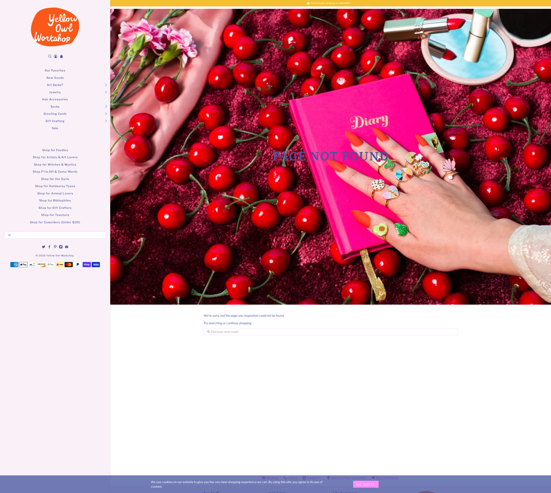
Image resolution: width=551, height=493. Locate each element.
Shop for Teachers (55, 215)
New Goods (55, 77)
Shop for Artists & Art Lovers (55, 157)
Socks (55, 106)
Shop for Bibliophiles (55, 200)
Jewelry (55, 92)
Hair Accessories (55, 99)
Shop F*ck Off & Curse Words (55, 171)
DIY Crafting (55, 121)
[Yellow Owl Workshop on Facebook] (49, 247)
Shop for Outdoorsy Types (55, 186)
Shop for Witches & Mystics (55, 164)
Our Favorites (55, 70)
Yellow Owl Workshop (60, 255)
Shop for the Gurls (55, 179)
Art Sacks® (55, 85)
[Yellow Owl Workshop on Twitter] (43, 247)
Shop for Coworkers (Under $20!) (55, 222)
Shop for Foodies (55, 150)
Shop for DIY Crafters (55, 207)
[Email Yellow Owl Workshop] (67, 247)
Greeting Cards (55, 113)
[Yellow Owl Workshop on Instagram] (61, 247)
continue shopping (238, 323)
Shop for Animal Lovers (55, 193)
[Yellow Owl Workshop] (55, 27)
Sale (55, 128)
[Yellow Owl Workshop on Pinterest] (55, 247)
